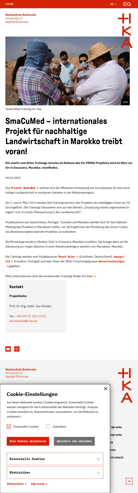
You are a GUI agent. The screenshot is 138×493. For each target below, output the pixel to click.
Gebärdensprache (110, 434)
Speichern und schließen (74, 441)
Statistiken (59, 426)
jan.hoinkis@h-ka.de (23, 321)
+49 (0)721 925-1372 (31, 316)
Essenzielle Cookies (26, 426)
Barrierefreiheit (111, 457)
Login (9, 4)
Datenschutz (15, 483)
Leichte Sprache (110, 427)
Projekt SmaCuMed (23, 188)
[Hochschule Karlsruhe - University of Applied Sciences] (20, 19)
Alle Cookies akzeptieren (28, 441)
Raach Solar (66, 256)
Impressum (37, 483)
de (112, 4)
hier (90, 276)
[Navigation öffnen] (127, 4)
